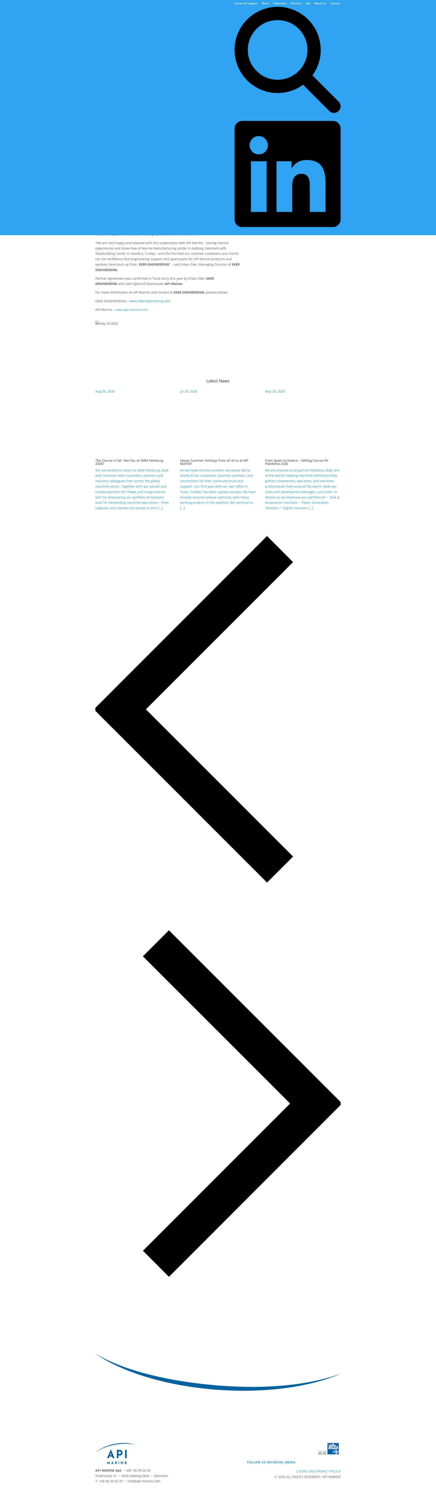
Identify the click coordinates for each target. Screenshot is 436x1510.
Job (308, 3)
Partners (296, 3)
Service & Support (246, 3)
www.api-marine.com (131, 309)
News (265, 3)
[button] (218, 710)
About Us (320, 3)
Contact (335, 3)
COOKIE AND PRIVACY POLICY (318, 1471)
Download (279, 3)
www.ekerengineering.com (150, 301)
